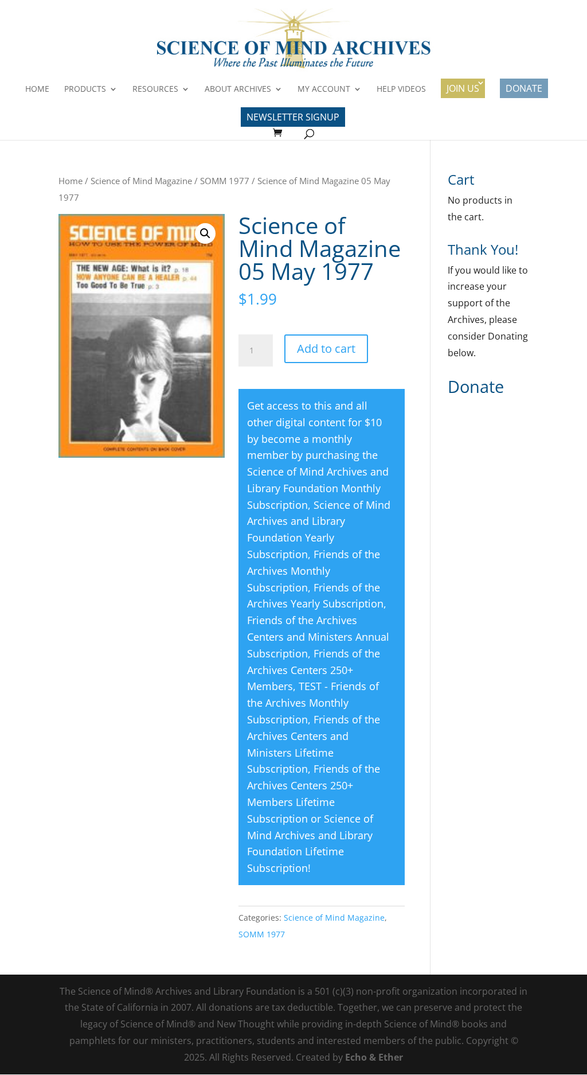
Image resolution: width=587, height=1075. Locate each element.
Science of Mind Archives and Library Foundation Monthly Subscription (318, 488)
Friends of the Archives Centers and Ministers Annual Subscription (318, 636)
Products (85, 89)
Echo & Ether (374, 1057)
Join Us (463, 88)
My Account (324, 89)
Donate (524, 88)
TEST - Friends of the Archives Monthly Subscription (313, 702)
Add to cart (326, 348)
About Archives (238, 89)
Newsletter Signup (292, 117)
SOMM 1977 (224, 180)
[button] (205, 233)
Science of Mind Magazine (141, 180)
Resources (155, 89)
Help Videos (401, 89)
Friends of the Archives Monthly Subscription (313, 570)
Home (37, 89)
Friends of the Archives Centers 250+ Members (313, 670)
